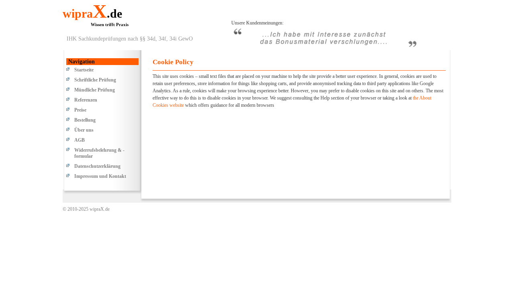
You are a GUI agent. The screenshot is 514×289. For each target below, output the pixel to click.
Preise (80, 110)
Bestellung (85, 120)
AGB (79, 140)
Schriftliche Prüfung (95, 80)
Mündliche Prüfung (94, 90)
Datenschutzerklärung (97, 166)
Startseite (84, 70)
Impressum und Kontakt (100, 176)
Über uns (84, 130)
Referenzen (85, 100)
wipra (92, 13)
